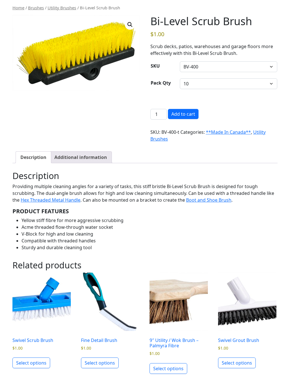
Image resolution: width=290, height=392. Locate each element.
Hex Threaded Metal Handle (50, 200)
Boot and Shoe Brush (208, 200)
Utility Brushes (62, 7)
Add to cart (183, 114)
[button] (130, 25)
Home (18, 7)
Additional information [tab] (80, 157)
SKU (155, 66)
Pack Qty (161, 83)
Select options (31, 363)
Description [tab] (33, 157)
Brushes (36, 7)
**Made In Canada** (228, 132)
